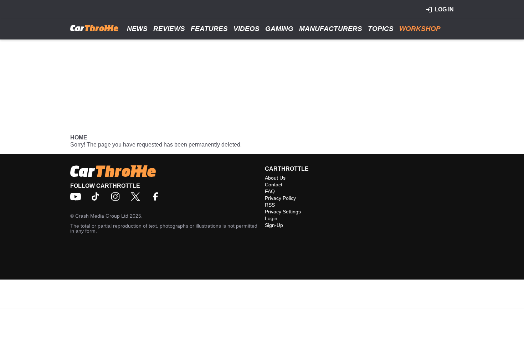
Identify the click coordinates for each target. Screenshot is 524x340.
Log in (444, 9)
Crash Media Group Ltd (101, 216)
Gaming (279, 28)
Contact (273, 184)
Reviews (169, 28)
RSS (270, 204)
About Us (275, 177)
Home (78, 137)
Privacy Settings (283, 211)
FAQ (270, 191)
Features (209, 28)
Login (271, 218)
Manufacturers (330, 28)
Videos (246, 28)
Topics (381, 28)
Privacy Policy (280, 198)
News (137, 28)
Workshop (420, 28)
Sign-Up (274, 225)
